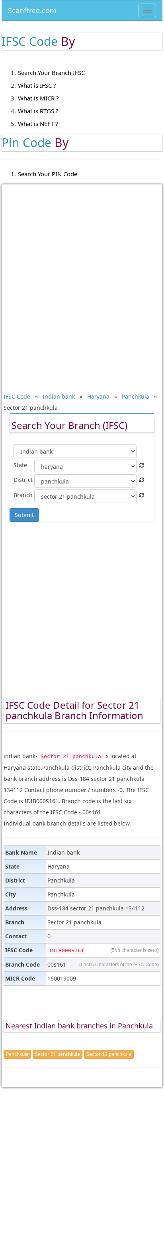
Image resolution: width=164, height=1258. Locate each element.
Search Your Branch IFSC (51, 73)
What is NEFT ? (38, 124)
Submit (24, 515)
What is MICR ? (38, 98)
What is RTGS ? (38, 111)
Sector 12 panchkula (108, 1054)
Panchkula (17, 1054)
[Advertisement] (82, 278)
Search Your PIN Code (47, 174)
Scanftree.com (32, 9)
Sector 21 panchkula (57, 1054)
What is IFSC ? (37, 85)
